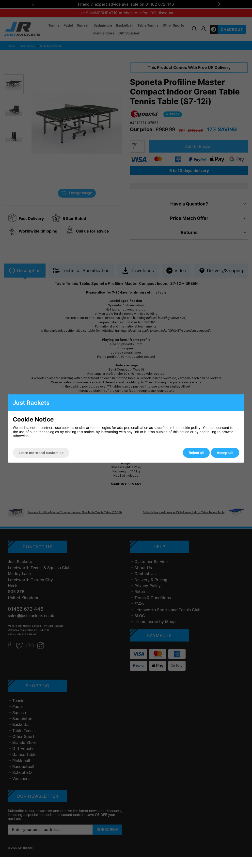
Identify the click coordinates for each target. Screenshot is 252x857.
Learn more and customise (41, 453)
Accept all (225, 453)
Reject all (196, 453)
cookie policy (190, 427)
